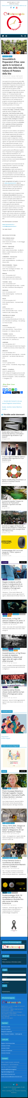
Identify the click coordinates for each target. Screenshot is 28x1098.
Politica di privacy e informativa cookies (11, 962)
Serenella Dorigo (15, 833)
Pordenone (17, 579)
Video (20, 857)
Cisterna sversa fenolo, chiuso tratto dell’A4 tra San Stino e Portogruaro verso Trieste (13, 693)
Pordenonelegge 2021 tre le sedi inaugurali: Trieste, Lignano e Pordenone (12, 552)
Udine (9, 616)
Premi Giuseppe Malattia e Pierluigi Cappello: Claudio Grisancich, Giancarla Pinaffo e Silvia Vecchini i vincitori (13, 794)
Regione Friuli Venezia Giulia (8, 1043)
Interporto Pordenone (6, 1031)
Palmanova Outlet (5, 1026)
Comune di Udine (5, 1048)
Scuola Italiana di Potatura (10, 78)
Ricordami (6, 982)
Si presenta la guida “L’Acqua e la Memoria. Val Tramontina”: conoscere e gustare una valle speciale (12, 503)
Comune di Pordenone (6, 1050)
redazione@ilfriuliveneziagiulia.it (8, 1069)
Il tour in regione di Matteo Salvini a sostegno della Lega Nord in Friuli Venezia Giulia (13, 458)
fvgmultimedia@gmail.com (7, 1072)
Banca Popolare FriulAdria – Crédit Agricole (11, 1034)
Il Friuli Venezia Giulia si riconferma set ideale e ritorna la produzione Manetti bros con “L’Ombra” (14, 863)
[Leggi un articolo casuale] (25, 35)
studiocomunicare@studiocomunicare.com (11, 1076)
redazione (15, 590)
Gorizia (10, 614)
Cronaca (5, 579)
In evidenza (11, 579)
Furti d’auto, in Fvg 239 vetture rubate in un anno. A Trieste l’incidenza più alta (13, 620)
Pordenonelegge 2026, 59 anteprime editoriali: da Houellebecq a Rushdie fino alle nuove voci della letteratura (12, 899)
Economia (5, 56)
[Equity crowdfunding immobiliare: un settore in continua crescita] (14, 465)
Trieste (4, 616)
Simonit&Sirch (20, 78)
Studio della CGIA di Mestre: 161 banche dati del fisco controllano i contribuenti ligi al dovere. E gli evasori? (13, 434)
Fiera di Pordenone (5, 1029)
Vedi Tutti (23, 562)
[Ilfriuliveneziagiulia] (3, 36)
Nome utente (5, 973)
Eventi (10, 56)
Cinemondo (5, 857)
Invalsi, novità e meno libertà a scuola (12, 408)
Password (4, 978)
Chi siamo (4, 959)
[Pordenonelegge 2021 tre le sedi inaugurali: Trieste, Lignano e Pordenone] (14, 536)
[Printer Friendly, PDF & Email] (8, 384)
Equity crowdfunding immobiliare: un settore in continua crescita (14, 480)
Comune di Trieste (5, 1045)
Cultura (4, 788)
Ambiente (5, 648)
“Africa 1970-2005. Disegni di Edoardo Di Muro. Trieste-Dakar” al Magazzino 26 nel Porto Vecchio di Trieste (13, 829)
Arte (4, 823)
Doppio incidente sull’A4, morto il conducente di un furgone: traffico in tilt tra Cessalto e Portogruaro (12, 585)
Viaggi (16, 687)
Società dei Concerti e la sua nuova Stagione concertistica (12, 402)
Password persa (6, 991)
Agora (14, 76)
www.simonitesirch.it (10, 183)
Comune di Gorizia (5, 1053)
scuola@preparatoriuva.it (9, 226)
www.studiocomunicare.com (8, 1074)
